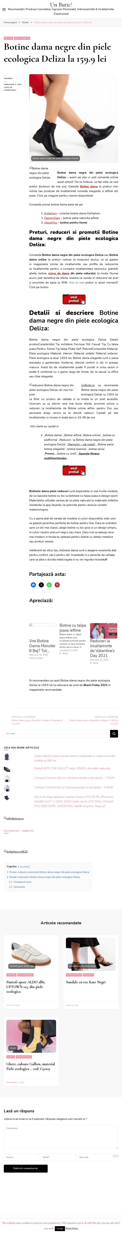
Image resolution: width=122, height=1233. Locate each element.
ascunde (24, 866)
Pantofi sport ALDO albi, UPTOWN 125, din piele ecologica (25, 987)
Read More (72, 1228)
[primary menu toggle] (4, 9)
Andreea (8, 78)
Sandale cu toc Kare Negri (86, 982)
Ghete (10, 1057)
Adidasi (11, 975)
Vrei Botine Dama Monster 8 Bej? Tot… (42, 646)
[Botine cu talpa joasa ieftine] (75, 639)
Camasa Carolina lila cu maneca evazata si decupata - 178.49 (73, 787)
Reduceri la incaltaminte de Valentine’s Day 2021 (102, 648)
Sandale (88, 975)
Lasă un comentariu (14, 89)
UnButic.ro (88, 385)
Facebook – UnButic (19, 831)
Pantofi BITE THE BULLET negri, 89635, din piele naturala (72, 768)
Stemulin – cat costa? (81, 444)
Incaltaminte (22, 38)
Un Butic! (61, 4)
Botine (8, 38)
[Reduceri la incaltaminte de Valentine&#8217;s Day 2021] (103, 631)
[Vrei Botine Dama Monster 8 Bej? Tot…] (42, 631)
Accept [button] (60, 1228)
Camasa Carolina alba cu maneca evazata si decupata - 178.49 (74, 778)
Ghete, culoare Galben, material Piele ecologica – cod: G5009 (30, 1066)
